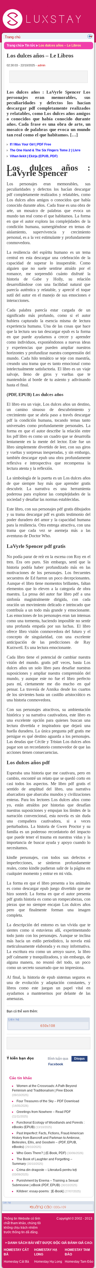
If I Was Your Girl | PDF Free (30, 144)
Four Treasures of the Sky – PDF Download (48, 1101)
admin (41, 65)
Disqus (79, 1058)
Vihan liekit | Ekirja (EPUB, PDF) (34, 156)
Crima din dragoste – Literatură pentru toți (47, 1170)
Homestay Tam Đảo (79, 1261)
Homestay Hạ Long (48, 1261)
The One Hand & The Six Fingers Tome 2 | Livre (45, 150)
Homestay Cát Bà (16, 1261)
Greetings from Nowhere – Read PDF (44, 1112)
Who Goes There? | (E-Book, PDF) (41, 1153)
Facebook (55, 1064)
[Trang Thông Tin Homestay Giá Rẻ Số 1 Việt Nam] (42, 4)
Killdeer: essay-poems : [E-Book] (40, 1191)
